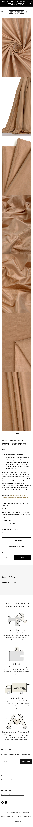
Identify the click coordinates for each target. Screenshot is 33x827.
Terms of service (28, 816)
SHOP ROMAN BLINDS (16, 547)
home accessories (14, 497)
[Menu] (2, 12)
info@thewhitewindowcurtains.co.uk (12, 795)
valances (4, 497)
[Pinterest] (2, 802)
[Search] (27, 12)
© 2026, (6, 812)
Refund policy (10, 816)
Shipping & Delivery (7, 775)
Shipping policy (17, 821)
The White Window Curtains (15, 812)
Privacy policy (18, 816)
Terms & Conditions (7, 784)
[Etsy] (6, 802)
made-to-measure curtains (18, 495)
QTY (3, 552)
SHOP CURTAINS (16, 540)
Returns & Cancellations (8, 780)
